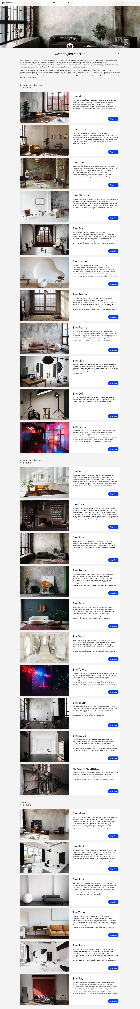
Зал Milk (78, 360)
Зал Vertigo (80, 471)
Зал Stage (79, 735)
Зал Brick (79, 228)
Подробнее (113, 119)
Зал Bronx (79, 702)
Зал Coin (78, 393)
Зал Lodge (80, 261)
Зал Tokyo (79, 669)
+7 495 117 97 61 (25, 88)
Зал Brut (78, 603)
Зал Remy (79, 570)
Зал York (78, 504)
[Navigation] (136, 3)
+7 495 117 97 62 (25, 463)
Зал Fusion (80, 162)
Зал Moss (79, 813)
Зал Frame (80, 327)
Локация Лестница (86, 768)
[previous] (23, 107)
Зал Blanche (81, 195)
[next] (66, 107)
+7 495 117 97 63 (25, 805)
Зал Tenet (79, 912)
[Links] (118, 54)
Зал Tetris (79, 426)
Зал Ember (80, 294)
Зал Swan (79, 879)
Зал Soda (79, 945)
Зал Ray (78, 978)
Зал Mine (79, 96)
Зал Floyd (79, 537)
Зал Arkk (79, 846)
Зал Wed (78, 636)
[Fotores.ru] (9, 3)
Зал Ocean (80, 129)
